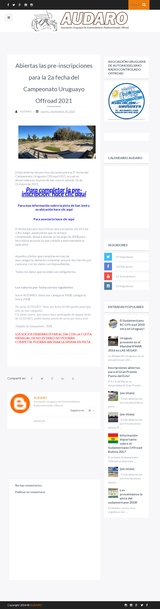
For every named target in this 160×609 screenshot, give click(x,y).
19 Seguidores (124, 256)
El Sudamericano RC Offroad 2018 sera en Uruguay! (132, 324)
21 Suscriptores (125, 276)
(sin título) (127, 393)
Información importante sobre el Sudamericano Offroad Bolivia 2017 (125, 443)
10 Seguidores (124, 286)
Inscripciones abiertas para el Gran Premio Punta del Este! (124, 372)
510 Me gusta (124, 266)
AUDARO (36, 605)
